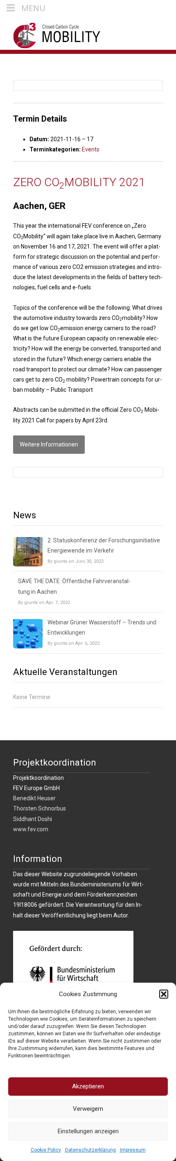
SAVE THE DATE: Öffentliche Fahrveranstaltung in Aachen (74, 586)
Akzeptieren (88, 1086)
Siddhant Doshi (32, 819)
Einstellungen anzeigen (88, 1131)
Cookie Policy (46, 1150)
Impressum (133, 1150)
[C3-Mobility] (50, 33)
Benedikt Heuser (34, 798)
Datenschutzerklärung (90, 1150)
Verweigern (88, 1108)
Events (90, 149)
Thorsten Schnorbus (39, 808)
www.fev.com (30, 829)
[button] (164, 994)
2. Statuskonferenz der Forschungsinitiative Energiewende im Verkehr (103, 545)
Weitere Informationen (49, 444)
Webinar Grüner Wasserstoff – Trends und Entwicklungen (101, 627)
